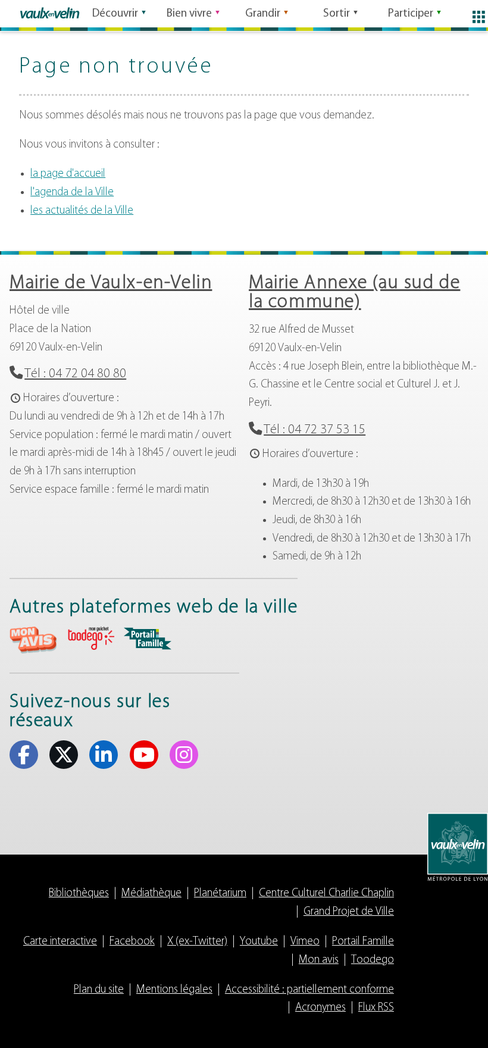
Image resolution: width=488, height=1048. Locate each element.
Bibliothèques (79, 893)
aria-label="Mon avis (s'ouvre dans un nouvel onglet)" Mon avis (33, 640)
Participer (410, 14)
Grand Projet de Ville (349, 912)
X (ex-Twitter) (63, 754)
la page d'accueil (67, 174)
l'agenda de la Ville (72, 192)
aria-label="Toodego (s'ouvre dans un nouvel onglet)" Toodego (90, 638)
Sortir (336, 14)
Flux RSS (376, 1007)
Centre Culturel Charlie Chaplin (326, 893)
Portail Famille (363, 941)
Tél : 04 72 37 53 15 (314, 430)
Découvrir (115, 14)
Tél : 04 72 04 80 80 (75, 374)
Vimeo (305, 941)
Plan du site (99, 990)
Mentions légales (174, 990)
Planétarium (220, 893)
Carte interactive (60, 941)
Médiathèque (151, 893)
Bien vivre (189, 14)
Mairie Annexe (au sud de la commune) (354, 293)
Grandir (262, 14)
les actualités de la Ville (81, 211)
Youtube (144, 754)
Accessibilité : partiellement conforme (309, 990)
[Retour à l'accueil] (49, 13)
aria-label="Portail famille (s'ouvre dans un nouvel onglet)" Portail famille (147, 638)
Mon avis (319, 960)
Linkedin (103, 754)
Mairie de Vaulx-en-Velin (111, 283)
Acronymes (320, 1007)
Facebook (24, 754)
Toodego (372, 960)
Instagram (184, 754)
